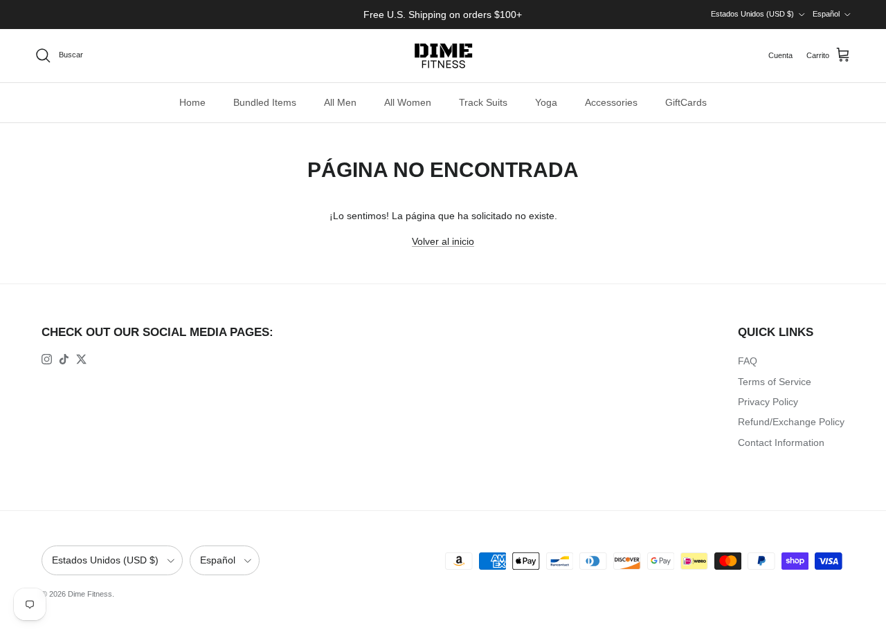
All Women (407, 102)
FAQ (747, 360)
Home (192, 102)
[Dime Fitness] (443, 55)
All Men (340, 102)
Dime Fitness (90, 594)
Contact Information (781, 442)
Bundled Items (264, 102)
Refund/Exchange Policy (791, 421)
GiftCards (686, 102)
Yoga (546, 102)
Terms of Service (774, 381)
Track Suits (483, 102)
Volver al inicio (443, 241)
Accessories (611, 102)
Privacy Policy (768, 401)
